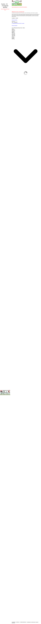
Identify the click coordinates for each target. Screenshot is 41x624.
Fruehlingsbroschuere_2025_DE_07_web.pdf (18, 23)
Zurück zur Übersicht (14, 25)
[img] (5, 312)
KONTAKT (13, 622)
